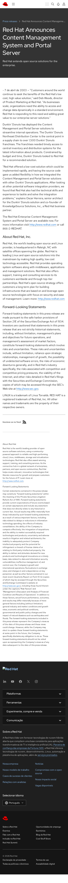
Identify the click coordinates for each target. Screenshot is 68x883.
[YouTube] (13, 682)
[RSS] (24, 422)
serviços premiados (47, 755)
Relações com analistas (14, 782)
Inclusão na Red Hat (11, 838)
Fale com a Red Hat (11, 834)
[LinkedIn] (5, 682)
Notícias (39, 763)
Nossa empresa (10, 763)
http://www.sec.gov (27, 388)
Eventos (6, 830)
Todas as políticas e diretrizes (16, 864)
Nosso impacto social (45, 779)
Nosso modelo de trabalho (16, 769)
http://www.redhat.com (43, 224)
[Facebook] (20, 682)
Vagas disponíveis (44, 785)
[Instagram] (36, 682)
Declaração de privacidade (14, 860)
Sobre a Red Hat (10, 827)
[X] (28, 682)
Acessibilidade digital (45, 864)
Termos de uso (42, 860)
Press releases (10, 21)
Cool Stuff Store (43, 838)
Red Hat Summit (10, 842)
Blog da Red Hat (43, 834)
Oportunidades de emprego (48, 827)
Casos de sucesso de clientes (17, 775)
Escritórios (40, 830)
